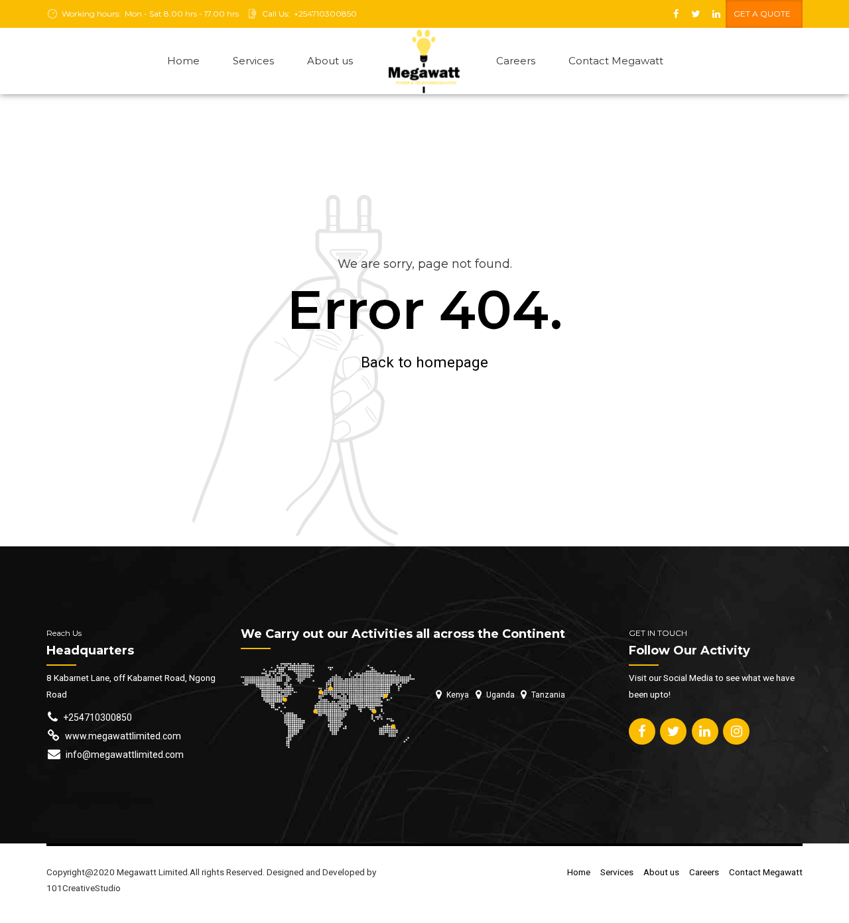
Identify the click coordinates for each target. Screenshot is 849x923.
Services (253, 60)
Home (183, 60)
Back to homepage (424, 362)
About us (330, 60)
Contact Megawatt (615, 60)
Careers (515, 60)
